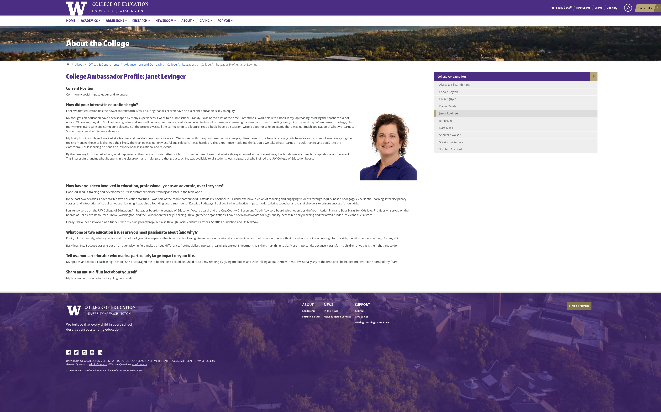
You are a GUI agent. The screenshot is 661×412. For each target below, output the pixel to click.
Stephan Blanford (450, 149)
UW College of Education (120, 7)
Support (362, 304)
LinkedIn (101, 352)
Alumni (359, 311)
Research (139, 20)
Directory (612, 7)
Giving (204, 20)
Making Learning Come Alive (372, 322)
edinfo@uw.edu (98, 364)
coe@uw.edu (139, 364)
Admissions (115, 20)
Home (70, 20)
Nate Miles (446, 128)
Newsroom (164, 20)
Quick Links (645, 8)
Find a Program (579, 306)
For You (224, 20)
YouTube (93, 352)
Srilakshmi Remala (451, 142)
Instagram (85, 352)
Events (598, 7)
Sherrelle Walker (450, 135)
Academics (89, 20)
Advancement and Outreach (143, 64)
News (328, 304)
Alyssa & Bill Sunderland (454, 85)
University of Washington (77, 7)
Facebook (69, 352)
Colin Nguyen (448, 99)
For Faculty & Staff (561, 7)
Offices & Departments (103, 64)
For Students (583, 7)
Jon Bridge (446, 121)
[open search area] (628, 8)
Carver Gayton (448, 92)
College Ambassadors (181, 64)
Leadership (308, 311)
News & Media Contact (337, 316)
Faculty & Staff (311, 316)
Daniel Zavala (448, 106)
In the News (331, 311)
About (186, 20)
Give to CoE (362, 316)
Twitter (77, 352)
